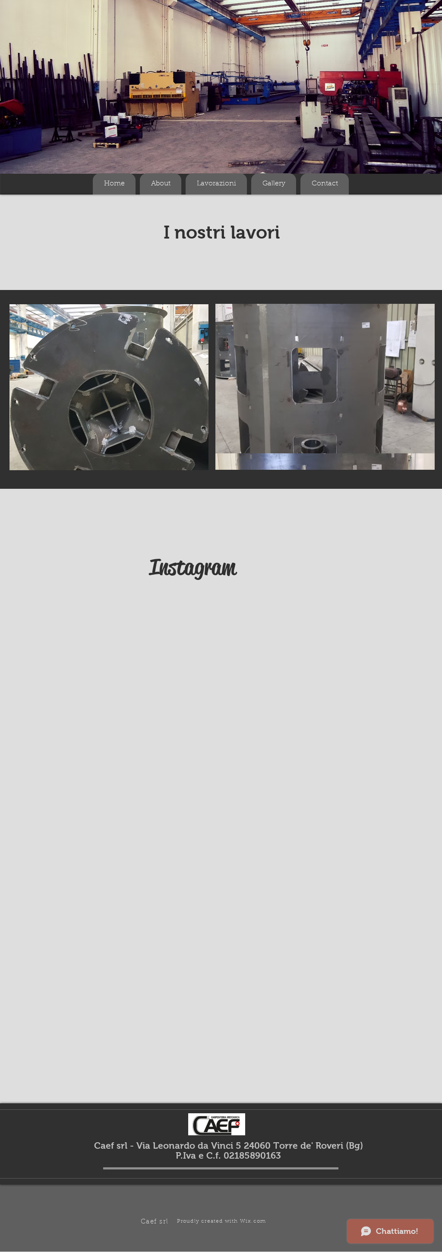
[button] (325, 387)
